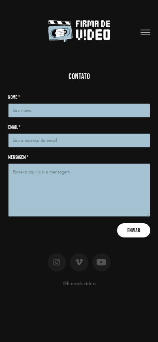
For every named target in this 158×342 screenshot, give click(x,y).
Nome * (14, 97)
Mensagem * (18, 157)
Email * (14, 127)
